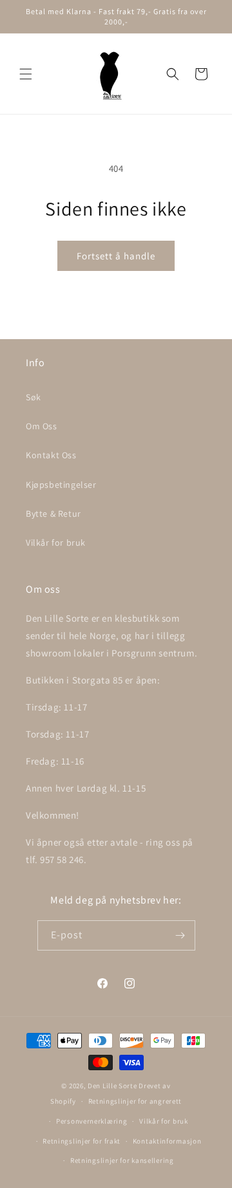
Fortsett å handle (116, 256)
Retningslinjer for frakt (82, 1141)
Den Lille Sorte (112, 1085)
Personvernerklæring (91, 1121)
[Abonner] (180, 935)
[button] (26, 74)
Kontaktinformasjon (167, 1141)
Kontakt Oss (51, 455)
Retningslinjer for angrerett (135, 1101)
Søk (33, 397)
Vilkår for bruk (56, 542)
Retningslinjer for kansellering (122, 1160)
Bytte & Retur (53, 513)
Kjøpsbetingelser (61, 484)
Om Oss (41, 426)
